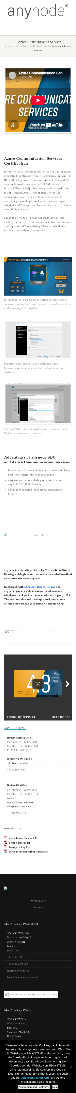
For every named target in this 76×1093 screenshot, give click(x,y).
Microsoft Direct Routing (39, 586)
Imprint (38, 907)
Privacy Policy (38, 900)
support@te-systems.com (20, 802)
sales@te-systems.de (18, 763)
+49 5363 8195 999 (17, 963)
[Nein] (71, 1067)
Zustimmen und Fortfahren (33, 1087)
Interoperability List (19, 847)
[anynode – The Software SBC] (38, 11)
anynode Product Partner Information (28, 851)
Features (41, 46)
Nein (55, 1087)
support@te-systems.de (19, 758)
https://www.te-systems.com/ (22, 977)
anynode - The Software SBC (20, 46)
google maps (13, 950)
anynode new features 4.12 (23, 838)
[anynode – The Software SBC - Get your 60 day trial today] (38, 636)
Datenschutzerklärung (34, 1077)
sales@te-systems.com (19, 806)
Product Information (20, 842)
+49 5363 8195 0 (16, 957)
